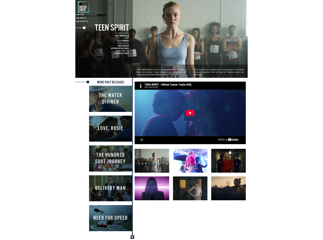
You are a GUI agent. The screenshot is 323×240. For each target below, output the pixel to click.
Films (82, 15)
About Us (83, 18)
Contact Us (84, 21)
